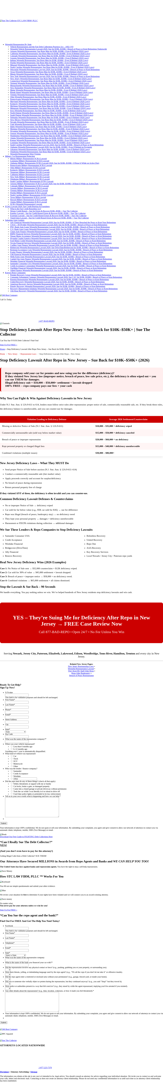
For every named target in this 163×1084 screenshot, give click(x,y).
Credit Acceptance (20, 774)
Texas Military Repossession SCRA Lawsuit (28, 197)
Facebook (9, 926)
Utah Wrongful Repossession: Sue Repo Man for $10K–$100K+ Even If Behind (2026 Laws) (48, 124)
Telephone (10, 943)
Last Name (10, 705)
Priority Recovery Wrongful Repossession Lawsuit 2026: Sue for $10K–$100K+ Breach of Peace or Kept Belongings (57, 286)
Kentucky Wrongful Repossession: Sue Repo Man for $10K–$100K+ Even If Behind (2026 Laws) (50, 104)
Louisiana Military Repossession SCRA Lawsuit (29, 161)
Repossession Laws (28, 354)
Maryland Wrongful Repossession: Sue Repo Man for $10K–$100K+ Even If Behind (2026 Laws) (50, 101)
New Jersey (12, 354)
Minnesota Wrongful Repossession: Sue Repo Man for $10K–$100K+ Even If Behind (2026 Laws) (50, 108)
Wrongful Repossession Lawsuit (81, 669)
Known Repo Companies (15, 273)
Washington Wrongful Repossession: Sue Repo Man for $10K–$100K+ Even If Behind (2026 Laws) (51, 136)
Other (15, 766)
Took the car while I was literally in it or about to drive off (36, 791)
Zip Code (9, 734)
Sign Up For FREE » (8, 345)
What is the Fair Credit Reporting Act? (25, 209)
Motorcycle (18, 764)
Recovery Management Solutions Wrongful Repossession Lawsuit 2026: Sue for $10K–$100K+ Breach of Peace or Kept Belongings (64, 289)
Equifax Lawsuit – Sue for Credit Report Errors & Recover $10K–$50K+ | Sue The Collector (48, 213)
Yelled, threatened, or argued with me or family (32, 784)
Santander (17, 771)
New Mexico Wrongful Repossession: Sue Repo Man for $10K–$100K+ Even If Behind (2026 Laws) (51, 120)
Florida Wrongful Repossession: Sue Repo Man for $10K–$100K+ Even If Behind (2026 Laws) (49, 63)
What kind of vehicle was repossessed (20, 754)
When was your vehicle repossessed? (20, 744)
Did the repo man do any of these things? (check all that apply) (30, 781)
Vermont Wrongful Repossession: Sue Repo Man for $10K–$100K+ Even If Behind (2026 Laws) (49, 83)
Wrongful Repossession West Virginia (25, 154)
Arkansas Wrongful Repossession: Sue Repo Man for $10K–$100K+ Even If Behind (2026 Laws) (50, 149)
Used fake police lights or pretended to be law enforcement (37, 794)
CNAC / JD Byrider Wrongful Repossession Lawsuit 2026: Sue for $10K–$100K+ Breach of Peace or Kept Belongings (58, 225)
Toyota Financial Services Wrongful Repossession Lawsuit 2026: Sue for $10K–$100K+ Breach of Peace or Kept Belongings (61, 243)
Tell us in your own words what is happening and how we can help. (33, 796)
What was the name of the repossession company (24, 957)
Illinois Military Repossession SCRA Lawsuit (28, 158)
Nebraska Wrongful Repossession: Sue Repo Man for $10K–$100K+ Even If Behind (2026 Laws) (50, 117)
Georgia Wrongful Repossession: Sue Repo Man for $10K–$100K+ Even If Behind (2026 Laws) (49, 58)
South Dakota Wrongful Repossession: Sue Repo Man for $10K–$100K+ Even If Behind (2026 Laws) (51, 115)
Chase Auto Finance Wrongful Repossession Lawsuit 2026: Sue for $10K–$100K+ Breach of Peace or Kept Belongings (58, 232)
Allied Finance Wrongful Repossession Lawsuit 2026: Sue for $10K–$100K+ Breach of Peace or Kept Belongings (56, 270)
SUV (15, 761)
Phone (8, 710)
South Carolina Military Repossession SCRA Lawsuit (31, 181)
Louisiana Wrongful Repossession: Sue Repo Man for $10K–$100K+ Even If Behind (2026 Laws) (50, 143)
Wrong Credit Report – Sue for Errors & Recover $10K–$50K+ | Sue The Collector (44, 211)
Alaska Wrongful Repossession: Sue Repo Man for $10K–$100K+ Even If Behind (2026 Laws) (49, 138)
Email (8, 714)
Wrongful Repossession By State (18, 44)
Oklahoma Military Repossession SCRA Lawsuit (30, 179)
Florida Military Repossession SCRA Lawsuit (28, 193)
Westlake (17, 776)
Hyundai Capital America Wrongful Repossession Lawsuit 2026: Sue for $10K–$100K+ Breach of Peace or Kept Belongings (60, 238)
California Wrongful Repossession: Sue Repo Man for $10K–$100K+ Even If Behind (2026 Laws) (50, 53)
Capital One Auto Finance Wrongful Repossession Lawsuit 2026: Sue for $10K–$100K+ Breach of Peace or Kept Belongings (61, 259)
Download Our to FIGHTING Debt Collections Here (26, 837)
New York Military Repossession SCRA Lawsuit (30, 177)
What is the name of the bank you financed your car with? (29, 962)
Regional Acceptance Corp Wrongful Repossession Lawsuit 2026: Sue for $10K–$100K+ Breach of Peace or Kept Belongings (61, 250)
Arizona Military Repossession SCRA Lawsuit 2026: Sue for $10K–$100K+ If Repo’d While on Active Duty (54, 184)
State (7, 729)
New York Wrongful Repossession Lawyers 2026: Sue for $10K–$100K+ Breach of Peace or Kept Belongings (55, 76)
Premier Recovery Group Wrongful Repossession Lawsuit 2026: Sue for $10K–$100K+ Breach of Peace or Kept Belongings (60, 275)
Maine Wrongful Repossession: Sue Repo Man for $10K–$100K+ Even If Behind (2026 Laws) (48, 90)
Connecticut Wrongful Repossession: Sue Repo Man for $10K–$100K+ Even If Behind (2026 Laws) (51, 81)
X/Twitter (9, 692)
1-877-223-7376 (45, 1068)
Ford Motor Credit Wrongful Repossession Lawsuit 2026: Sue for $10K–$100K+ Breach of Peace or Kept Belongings (58, 241)
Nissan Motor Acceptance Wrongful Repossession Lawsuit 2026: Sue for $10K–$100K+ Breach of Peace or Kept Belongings (61, 236)
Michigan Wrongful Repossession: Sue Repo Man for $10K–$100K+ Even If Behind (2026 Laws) (50, 106)
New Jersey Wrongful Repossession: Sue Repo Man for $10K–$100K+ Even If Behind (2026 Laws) (51, 79)
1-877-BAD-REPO (46, 321)
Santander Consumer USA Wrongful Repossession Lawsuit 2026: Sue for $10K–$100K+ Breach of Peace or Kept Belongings (61, 263)
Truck (15, 759)
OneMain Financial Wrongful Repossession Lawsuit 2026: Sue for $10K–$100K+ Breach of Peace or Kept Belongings (58, 268)
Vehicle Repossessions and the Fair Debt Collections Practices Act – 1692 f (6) (41, 47)
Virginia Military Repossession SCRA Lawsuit (29, 190)
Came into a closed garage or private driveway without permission (39, 789)
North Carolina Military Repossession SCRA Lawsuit (31, 195)
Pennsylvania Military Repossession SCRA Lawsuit (31, 165)
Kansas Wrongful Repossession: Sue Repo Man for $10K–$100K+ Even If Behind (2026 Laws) (49, 140)
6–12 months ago (20, 749)
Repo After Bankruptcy (80, 673)
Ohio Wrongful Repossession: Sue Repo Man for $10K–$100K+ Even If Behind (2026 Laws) (48, 97)
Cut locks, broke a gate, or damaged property (31, 786)
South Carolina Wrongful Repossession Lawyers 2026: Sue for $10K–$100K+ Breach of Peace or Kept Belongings (57, 145)
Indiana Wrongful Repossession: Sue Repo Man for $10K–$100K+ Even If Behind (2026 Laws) (49, 60)
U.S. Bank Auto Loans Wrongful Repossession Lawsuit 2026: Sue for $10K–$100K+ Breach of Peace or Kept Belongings (59, 229)
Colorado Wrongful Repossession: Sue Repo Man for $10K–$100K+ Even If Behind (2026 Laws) (50, 56)
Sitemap (33, 1072)
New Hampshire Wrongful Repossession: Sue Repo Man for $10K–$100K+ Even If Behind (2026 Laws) (52, 88)
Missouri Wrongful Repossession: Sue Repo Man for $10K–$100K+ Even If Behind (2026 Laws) (49, 65)
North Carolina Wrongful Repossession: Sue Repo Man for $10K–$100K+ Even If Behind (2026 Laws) (52, 67)
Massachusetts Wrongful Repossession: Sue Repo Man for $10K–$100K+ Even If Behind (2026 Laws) (52, 85)
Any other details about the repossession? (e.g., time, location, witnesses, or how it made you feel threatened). (49, 991)
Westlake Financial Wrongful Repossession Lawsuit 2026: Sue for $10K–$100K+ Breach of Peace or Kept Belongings (58, 261)
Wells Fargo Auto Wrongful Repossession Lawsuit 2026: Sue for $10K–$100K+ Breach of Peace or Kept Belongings (57, 257)
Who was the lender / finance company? (21, 769)
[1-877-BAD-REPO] (19, 18)
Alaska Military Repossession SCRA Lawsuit (28, 202)
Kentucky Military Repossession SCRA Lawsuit (29, 170)
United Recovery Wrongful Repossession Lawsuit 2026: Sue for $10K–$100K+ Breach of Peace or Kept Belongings (57, 282)
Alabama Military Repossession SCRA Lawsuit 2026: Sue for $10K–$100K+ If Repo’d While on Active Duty (54, 163)
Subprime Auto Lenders (14, 220)
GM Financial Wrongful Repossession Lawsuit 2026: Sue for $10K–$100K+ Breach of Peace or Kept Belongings (56, 254)
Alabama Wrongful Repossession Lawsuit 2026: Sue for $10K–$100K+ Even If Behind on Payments (51, 147)
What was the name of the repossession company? (25, 739)
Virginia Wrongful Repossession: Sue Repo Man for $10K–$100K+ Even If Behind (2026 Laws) (49, 95)
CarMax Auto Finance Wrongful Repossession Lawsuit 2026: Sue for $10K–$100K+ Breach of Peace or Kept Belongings (59, 245)
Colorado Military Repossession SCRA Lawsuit (29, 186)
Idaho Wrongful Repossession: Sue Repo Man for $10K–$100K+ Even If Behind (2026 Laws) (48, 127)
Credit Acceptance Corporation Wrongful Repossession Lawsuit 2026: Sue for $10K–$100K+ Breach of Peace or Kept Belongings (63, 266)
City (7, 724)
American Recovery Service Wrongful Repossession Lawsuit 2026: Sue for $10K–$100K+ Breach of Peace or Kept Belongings (62, 284)
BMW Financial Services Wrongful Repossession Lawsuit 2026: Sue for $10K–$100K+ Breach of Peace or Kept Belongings (60, 234)
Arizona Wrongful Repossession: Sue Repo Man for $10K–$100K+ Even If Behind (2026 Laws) (49, 51)
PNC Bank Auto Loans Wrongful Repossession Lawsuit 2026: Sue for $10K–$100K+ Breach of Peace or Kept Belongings (60, 227)
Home (2, 349)
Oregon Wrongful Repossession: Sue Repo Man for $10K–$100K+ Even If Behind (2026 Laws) (49, 133)
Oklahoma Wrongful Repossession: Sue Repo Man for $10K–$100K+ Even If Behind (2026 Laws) (50, 152)
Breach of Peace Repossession (81, 675)
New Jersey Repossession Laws (81, 666)
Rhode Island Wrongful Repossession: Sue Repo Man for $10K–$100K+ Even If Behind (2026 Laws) (51, 92)
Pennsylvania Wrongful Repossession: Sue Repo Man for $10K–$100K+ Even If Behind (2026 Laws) (51, 99)
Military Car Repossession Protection (20, 156)
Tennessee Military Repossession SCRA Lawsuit (30, 172)
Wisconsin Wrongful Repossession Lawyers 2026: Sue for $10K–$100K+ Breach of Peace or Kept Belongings (55, 69)
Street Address (11, 719)
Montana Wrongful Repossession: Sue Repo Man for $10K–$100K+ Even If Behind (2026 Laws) (49, 129)
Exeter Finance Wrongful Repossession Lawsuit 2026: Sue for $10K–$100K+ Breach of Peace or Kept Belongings (56, 252)
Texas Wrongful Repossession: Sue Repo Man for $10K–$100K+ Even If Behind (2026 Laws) (48, 72)
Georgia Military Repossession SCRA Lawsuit (29, 188)
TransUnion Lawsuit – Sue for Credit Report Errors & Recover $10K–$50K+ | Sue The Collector (49, 218)
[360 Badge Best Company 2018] (9, 1029)
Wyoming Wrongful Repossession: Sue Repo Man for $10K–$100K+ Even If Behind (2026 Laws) (50, 131)
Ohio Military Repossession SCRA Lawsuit (27, 168)
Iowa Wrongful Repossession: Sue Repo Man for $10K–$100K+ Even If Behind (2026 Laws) (48, 111)
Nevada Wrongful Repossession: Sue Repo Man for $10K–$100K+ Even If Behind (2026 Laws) (49, 122)
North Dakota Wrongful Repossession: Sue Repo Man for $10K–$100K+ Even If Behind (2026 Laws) (51, 113)
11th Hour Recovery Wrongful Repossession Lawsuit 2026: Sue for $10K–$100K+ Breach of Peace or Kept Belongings (58, 291)
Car (14, 756)
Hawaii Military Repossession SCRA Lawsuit (28, 200)
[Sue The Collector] (8, 1040)
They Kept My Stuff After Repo (81, 671)
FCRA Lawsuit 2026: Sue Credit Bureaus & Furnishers (27, 206)
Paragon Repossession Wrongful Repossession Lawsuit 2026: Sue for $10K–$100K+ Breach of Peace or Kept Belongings (59, 279)
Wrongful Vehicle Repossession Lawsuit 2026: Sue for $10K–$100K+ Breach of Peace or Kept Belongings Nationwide (58, 49)
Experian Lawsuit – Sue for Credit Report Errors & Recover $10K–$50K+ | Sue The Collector (48, 216)
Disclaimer (4, 1072)
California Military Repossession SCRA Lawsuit (29, 174)
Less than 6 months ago (22, 746)
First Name (10, 700)
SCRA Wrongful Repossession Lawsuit (26, 204)
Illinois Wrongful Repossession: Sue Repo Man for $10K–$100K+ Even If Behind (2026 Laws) (49, 74)
